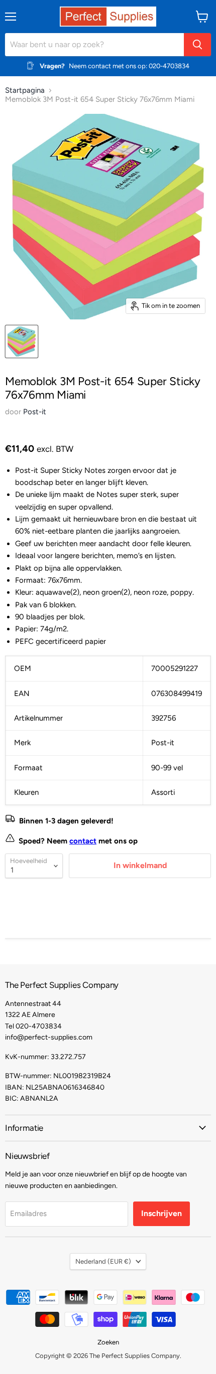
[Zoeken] (197, 44)
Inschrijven (161, 1213)
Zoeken (108, 1342)
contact (82, 840)
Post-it (34, 411)
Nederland (103, 1261)
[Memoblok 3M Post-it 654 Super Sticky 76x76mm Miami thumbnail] (22, 341)
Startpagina (25, 90)
